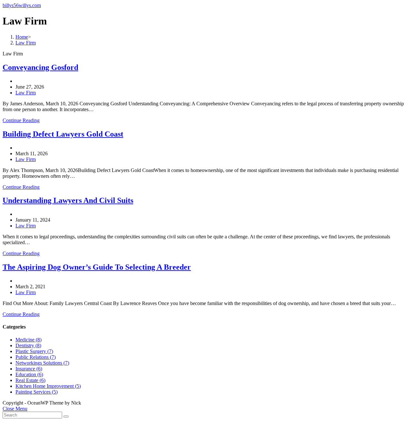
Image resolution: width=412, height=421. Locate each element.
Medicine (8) (28, 339)
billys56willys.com (22, 5)
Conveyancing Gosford (40, 67)
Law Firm (25, 92)
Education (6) (29, 374)
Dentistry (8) (28, 345)
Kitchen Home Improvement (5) (48, 386)
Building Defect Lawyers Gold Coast (63, 134)
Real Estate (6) (30, 380)
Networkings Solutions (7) (42, 363)
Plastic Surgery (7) (34, 351)
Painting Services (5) (36, 392)
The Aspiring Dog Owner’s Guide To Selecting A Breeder (97, 267)
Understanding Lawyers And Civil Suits (68, 200)
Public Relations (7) (35, 357)
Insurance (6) (28, 368)
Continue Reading (21, 120)
